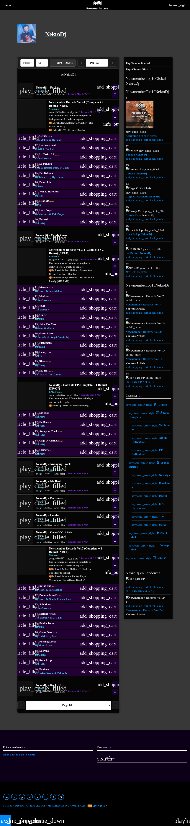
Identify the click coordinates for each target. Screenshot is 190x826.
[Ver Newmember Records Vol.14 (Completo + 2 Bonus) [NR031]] (32, 262)
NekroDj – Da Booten (49, 498)
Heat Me (46, 200)
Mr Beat (44, 412)
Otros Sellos (36, 805)
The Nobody (42, 309)
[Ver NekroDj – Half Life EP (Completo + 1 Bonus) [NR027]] (32, 396)
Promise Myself (50, 595)
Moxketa (44, 296)
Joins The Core (47, 324)
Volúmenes (54, 109)
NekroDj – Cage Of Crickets (54, 532)
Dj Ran (39, 195)
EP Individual (55, 392)
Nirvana (46, 287)
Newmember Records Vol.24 (144, 331)
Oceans (45, 136)
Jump (162, 516)
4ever (42, 305)
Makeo (39, 186)
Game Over (48, 632)
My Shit (46, 370)
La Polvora (45, 163)
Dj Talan (40, 177)
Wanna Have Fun (49, 191)
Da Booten (45, 422)
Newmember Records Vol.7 (143, 304)
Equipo (19, 805)
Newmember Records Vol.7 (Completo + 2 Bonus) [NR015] (75, 550)
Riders (45, 361)
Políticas (78, 805)
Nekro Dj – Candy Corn (51, 235)
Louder (45, 450)
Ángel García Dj (59, 337)
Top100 (7, 805)
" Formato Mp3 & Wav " (78, 94)
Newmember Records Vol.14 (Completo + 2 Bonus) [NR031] (76, 251)
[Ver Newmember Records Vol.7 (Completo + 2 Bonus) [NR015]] (32, 561)
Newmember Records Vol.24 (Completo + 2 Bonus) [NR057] (76, 104)
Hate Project (46, 210)
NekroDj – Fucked (48, 87)
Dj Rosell (40, 291)
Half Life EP (134, 381)
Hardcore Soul (47, 145)
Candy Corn (46, 352)
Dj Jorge (64, 167)
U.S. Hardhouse (148, 506)
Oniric (43, 315)
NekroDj (40, 223)
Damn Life (45, 182)
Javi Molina (41, 140)
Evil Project (58, 214)
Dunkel (49, 149)
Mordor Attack (47, 613)
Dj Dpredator (56, 177)
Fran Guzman (43, 158)
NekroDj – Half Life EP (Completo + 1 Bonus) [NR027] (78, 386)
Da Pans (44, 651)
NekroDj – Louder (48, 515)
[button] (115, 94)
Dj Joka (39, 319)
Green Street (46, 333)
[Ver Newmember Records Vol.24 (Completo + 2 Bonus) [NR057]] (32, 114)
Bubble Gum (46, 623)
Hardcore (151, 485)
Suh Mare (44, 604)
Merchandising (58, 805)
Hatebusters (41, 214)
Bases (162, 524)
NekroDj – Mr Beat (48, 481)
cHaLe (50, 328)
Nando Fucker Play (60, 599)
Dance (163, 495)
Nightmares (45, 342)
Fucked (43, 219)
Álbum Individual (150, 440)
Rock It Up (45, 660)
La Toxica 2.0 (49, 154)
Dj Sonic (57, 140)
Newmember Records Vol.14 (144, 358)
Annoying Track (50, 431)
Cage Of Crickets (51, 440)
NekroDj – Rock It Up (50, 685)
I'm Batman (46, 173)
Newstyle (165, 475)
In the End (47, 586)
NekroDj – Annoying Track (53, 464)
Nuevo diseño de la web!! (19, 754)
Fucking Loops (47, 641)
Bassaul (48, 167)
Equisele (44, 669)
